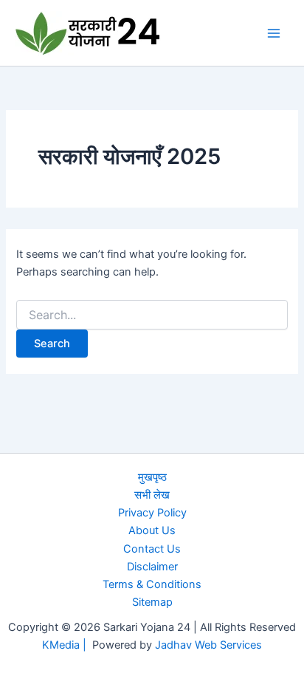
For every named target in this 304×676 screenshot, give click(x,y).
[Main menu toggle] (273, 33)
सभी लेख (152, 495)
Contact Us (152, 549)
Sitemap (152, 602)
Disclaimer (152, 566)
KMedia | (67, 645)
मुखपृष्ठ (152, 477)
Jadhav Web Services (208, 645)
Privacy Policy (152, 512)
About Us (152, 530)
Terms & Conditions (152, 584)
